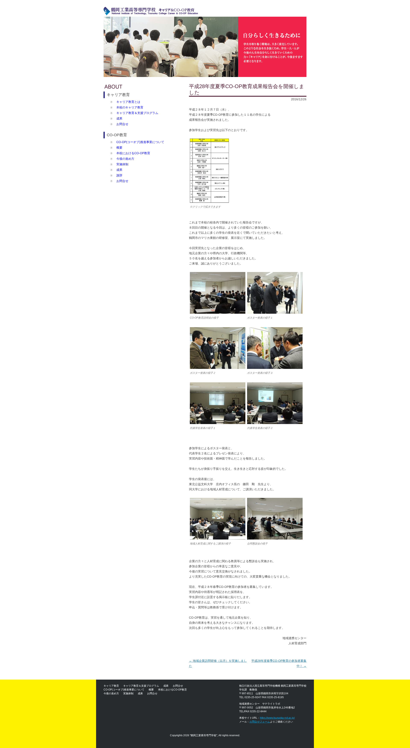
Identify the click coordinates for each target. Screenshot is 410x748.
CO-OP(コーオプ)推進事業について (140, 142)
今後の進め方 (125, 158)
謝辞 (119, 175)
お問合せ (122, 124)
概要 (119, 147)
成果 (119, 118)
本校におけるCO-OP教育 (133, 153)
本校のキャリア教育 (129, 107)
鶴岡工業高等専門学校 (203, 735)
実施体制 (122, 164)
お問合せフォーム (259, 721)
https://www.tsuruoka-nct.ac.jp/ (277, 717)
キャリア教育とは (128, 101)
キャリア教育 (111, 685)
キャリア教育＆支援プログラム (137, 113)
